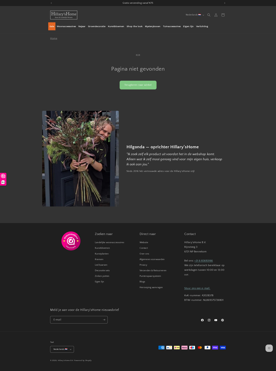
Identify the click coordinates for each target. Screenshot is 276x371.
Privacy (143, 265)
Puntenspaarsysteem (150, 276)
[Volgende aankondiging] (224, 3)
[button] (208, 14)
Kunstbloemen (102, 248)
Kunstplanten (102, 254)
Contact (144, 248)
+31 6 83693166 (203, 260)
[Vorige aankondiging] (51, 3)
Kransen (99, 259)
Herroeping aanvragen (151, 287)
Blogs (142, 281)
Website (144, 242)
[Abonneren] (103, 319)
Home (53, 38)
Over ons (144, 254)
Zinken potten (102, 276)
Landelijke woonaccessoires (109, 242)
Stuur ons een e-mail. (197, 288)
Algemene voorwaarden (152, 259)
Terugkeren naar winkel (138, 85)
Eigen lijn (99, 281)
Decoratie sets (102, 270)
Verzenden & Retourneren (153, 270)
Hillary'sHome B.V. (66, 360)
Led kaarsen (101, 265)
